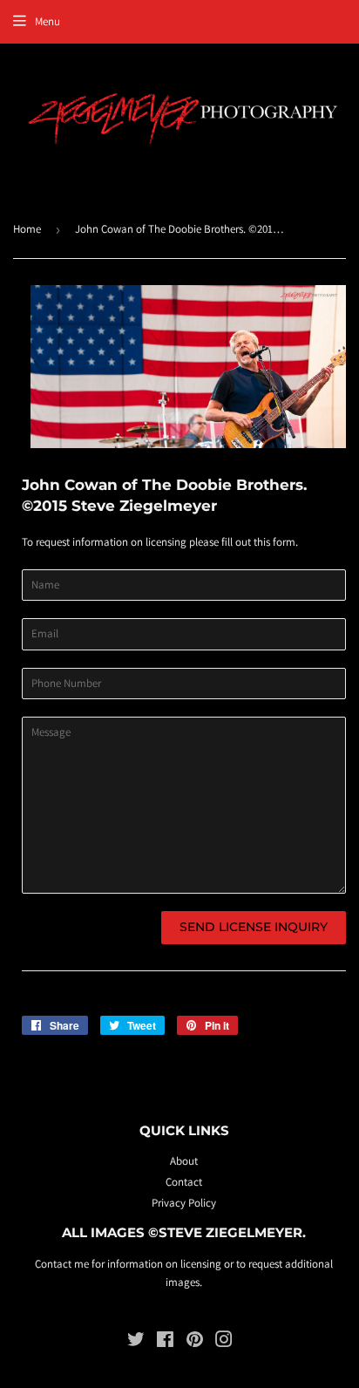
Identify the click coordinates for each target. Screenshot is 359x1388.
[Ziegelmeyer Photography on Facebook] (165, 1342)
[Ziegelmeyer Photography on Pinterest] (195, 1342)
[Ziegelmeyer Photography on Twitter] (136, 1342)
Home (27, 228)
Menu (47, 21)
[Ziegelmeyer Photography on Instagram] (224, 1342)
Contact (184, 1181)
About (184, 1160)
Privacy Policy (184, 1202)
